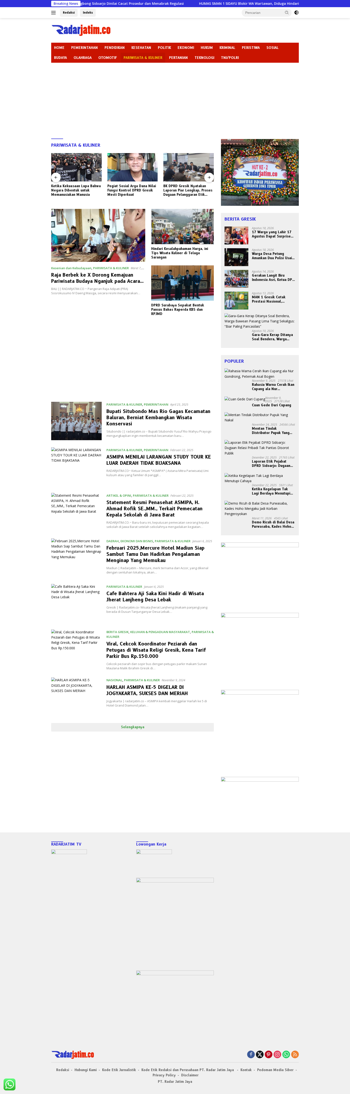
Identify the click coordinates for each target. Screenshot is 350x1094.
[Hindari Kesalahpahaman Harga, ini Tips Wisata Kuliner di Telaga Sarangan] (182, 226)
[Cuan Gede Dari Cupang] (245, 399)
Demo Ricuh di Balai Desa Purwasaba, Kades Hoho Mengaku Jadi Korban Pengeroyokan (273, 524)
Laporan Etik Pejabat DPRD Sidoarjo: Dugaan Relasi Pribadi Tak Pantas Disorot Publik (273, 463)
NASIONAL (114, 680)
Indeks (88, 12)
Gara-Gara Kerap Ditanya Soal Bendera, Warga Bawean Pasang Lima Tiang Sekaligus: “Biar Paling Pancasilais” (272, 337)
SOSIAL (272, 48)
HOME (59, 48)
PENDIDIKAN (115, 48)
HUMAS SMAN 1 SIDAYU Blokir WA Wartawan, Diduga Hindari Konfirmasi (219, 3)
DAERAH (112, 541)
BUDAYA (60, 58)
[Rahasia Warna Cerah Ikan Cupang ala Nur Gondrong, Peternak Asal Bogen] (260, 373)
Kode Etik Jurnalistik (119, 1070)
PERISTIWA (251, 48)
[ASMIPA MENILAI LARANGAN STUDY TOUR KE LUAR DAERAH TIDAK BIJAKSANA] (76, 466)
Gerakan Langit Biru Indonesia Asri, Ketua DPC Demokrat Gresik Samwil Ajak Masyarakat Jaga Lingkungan (273, 277)
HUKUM (207, 48)
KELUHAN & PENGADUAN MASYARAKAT (160, 632)
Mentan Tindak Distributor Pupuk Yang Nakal (271, 430)
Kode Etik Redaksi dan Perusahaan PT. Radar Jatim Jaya (188, 1070)
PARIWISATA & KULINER (143, 58)
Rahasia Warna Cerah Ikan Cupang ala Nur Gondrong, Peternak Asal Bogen (273, 386)
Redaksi (69, 12)
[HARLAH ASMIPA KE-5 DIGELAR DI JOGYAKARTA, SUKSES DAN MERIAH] (76, 696)
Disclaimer (190, 1075)
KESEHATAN (141, 48)
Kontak (246, 1070)
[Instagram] (277, 1055)
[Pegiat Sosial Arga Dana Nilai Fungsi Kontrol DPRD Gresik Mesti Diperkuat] (76, 167)
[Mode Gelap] (296, 13)
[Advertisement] (175, 98)
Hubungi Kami (86, 1070)
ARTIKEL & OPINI (118, 495)
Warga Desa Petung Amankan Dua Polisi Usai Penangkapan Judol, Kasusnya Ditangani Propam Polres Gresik (272, 256)
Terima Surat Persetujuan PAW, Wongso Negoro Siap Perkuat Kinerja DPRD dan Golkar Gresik (185, 190)
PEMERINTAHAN (84, 48)
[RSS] (295, 1055)
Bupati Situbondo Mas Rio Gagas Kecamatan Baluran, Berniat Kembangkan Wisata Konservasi (158, 417)
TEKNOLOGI (204, 58)
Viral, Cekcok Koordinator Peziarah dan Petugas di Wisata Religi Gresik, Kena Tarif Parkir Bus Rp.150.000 (156, 650)
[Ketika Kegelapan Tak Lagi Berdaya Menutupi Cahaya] (260, 478)
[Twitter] (260, 1055)
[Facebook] (251, 1055)
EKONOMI (186, 48)
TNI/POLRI (230, 58)
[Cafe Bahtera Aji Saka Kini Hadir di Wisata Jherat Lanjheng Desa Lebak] (76, 603)
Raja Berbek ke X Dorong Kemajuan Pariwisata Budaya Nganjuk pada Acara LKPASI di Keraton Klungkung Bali (95, 281)
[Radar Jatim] (81, 30)
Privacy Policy (164, 1075)
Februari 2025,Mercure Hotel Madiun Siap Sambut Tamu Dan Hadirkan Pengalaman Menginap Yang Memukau (155, 554)
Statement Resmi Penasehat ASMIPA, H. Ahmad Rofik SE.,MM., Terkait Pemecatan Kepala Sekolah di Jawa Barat (154, 509)
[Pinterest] (268, 1055)
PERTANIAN (178, 58)
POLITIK (164, 48)
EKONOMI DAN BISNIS (136, 541)
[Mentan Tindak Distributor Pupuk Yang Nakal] (260, 417)
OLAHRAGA (83, 58)
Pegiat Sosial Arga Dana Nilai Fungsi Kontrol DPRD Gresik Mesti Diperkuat (75, 190)
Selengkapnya (132, 727)
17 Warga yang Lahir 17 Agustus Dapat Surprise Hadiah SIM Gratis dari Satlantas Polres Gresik (271, 234)
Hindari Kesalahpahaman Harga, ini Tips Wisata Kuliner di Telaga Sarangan (179, 253)
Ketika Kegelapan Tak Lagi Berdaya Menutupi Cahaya (271, 491)
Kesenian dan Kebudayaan (71, 268)
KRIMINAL (227, 48)
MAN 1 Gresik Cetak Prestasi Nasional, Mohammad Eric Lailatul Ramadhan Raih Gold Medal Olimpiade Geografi (272, 299)
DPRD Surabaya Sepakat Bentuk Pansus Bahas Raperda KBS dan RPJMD (177, 309)
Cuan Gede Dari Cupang (271, 405)
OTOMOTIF (107, 58)
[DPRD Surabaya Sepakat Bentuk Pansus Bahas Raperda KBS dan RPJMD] (182, 283)
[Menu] (54, 13)
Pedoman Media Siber (275, 1070)
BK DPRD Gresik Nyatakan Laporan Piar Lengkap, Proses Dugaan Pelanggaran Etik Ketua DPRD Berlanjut (131, 190)
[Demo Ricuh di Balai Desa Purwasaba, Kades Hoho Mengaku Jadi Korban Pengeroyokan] (260, 509)
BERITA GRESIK (117, 632)
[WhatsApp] (286, 1055)
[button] (287, 12)
